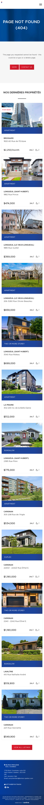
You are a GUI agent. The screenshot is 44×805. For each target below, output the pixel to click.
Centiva (26, 802)
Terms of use (19, 799)
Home (14, 67)
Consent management (32, 799)
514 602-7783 (12, 776)
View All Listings (22, 747)
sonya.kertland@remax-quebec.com (20, 778)
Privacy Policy (9, 799)
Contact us (26, 67)
